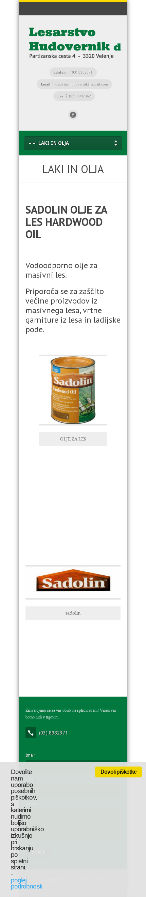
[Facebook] (73, 115)
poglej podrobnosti (26, 883)
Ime (30, 755)
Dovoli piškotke (118, 772)
